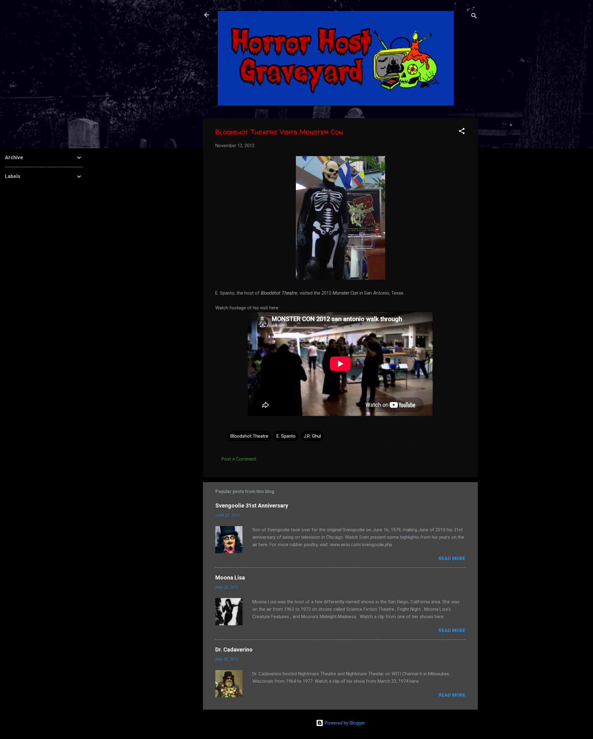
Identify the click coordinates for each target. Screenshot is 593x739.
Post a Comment (238, 459)
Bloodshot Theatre (249, 436)
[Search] (474, 16)
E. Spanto (286, 436)
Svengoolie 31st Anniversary (251, 505)
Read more (452, 558)
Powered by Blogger (344, 723)
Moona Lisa (230, 577)
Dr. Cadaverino (234, 649)
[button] (461, 132)
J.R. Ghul (312, 436)
